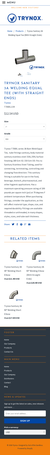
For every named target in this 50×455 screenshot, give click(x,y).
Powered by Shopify (25, 448)
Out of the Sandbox (35, 445)
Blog (6, 386)
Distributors (9, 378)
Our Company (9, 343)
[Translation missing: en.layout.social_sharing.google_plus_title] (24, 224)
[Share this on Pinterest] (20, 224)
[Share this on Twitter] (12, 224)
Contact (7, 382)
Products (8, 347)
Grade (7, 133)
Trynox (7, 102)
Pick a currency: (11, 427)
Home (6, 339)
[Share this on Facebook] (16, 224)
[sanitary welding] (25, 56)
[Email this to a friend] (28, 224)
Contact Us (8, 351)
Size (6, 121)
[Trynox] (25, 17)
